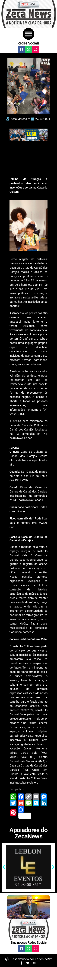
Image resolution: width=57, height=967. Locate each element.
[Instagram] (35, 49)
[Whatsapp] (28, 49)
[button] (29, 34)
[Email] (36, 796)
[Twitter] (13, 803)
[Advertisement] (29, 160)
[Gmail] (21, 803)
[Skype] (36, 803)
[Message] (28, 803)
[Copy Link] (28, 796)
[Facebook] (21, 49)
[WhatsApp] (13, 796)
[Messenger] (44, 796)
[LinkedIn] (44, 803)
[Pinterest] (13, 812)
